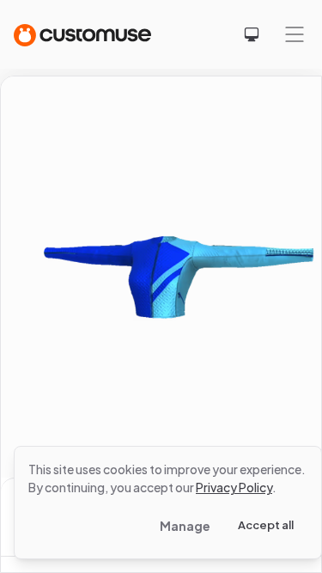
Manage (185, 525)
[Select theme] (251, 34)
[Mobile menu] (294, 34)
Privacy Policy (234, 487)
